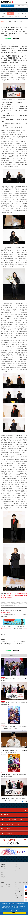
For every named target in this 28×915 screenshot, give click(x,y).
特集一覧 (11, 16)
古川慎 (17, 641)
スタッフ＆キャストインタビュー (13, 819)
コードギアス (10, 641)
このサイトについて (19, 890)
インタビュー (17, 13)
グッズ (24, 16)
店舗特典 (17, 16)
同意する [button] (14, 912)
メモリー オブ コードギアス (11, 824)
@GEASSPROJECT (6, 628)
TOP (22, 810)
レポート (24, 13)
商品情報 (16, 886)
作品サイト (17, 866)
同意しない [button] (14, 910)
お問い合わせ (17, 895)
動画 (3, 16)
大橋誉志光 (20, 643)
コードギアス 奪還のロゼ (7, 644)
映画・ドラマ (17, 870)
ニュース (11, 13)
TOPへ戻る (2, 858)
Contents (3, 864)
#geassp (25, 628)
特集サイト (3, 874)
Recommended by (17, 801)
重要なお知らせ (18, 888)
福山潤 (3, 641)
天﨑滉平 (23, 641)
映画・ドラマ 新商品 (5, 886)
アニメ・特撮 (17, 868)
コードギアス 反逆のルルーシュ (9, 643)
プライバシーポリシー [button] (15, 907)
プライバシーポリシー (19, 893)
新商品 (2, 882)
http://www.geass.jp (5, 612)
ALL (4, 13)
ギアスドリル (7, 833)
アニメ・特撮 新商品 (5, 884)
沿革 (16, 897)
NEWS (6, 815)
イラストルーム (8, 828)
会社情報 (16, 891)
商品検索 (6, 5)
